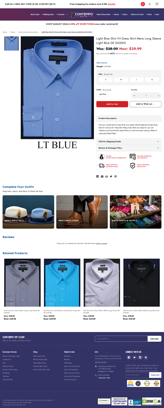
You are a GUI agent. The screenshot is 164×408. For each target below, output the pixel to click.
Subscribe (154, 338)
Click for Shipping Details (110, 141)
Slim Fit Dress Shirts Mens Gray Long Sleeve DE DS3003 (22, 312)
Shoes (116, 14)
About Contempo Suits (11, 356)
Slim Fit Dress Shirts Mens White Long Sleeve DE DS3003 (101, 312)
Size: (105, 74)
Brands (66, 359)
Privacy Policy (8, 379)
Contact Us (7, 359)
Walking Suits (48, 14)
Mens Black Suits (39, 363)
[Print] (106, 176)
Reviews (67, 356)
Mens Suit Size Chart (72, 366)
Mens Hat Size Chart (71, 373)
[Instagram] (140, 357)
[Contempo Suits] (82, 14)
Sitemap (6, 376)
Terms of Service (70, 379)
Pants (149, 14)
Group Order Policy (10, 369)
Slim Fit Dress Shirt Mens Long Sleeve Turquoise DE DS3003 (62, 312)
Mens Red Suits (39, 356)
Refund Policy (8, 366)
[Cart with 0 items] (156, 4)
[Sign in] (149, 4)
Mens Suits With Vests (41, 369)
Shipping (6, 373)
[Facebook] (97, 176)
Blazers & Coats (137, 14)
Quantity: (134, 89)
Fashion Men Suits (40, 366)
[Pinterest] (115, 176)
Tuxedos (60, 14)
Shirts (125, 14)
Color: (103, 89)
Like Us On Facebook (72, 376)
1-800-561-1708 (104, 378)
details (112, 4)
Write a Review (101, 62)
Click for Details (100, 362)
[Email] (102, 176)
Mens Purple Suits (40, 359)
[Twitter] (111, 176)
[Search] (143, 4)
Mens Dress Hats (103, 14)
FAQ (4, 363)
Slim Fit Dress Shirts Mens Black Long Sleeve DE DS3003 (141, 312)
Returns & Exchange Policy (110, 148)
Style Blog (67, 363)
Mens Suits (35, 14)
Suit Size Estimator (71, 369)
